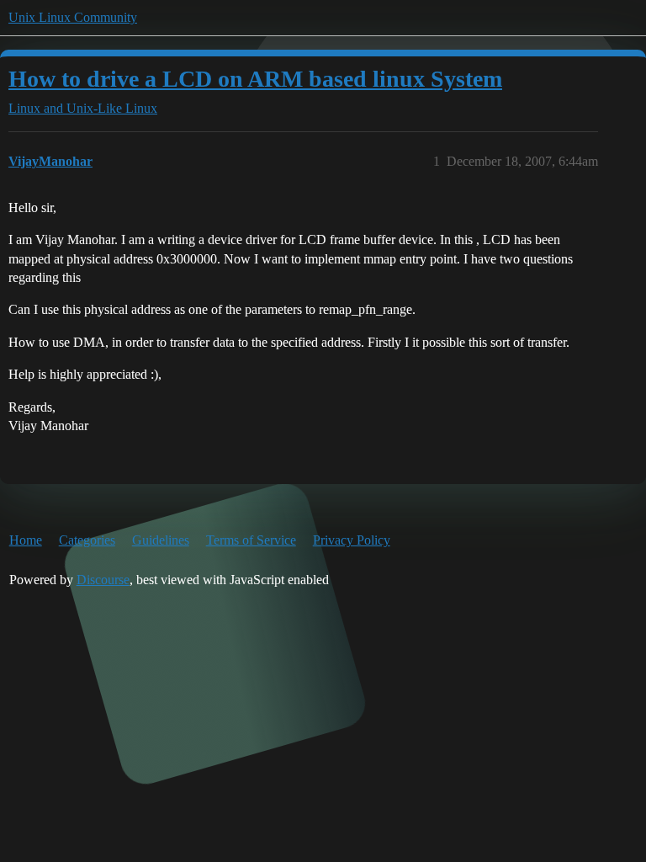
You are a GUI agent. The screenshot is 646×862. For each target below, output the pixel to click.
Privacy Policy (351, 540)
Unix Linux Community (72, 17)
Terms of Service (251, 540)
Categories (87, 540)
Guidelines (160, 540)
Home (25, 540)
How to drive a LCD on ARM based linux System (255, 79)
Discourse (103, 579)
